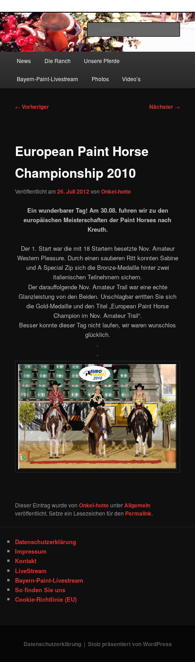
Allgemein (137, 505)
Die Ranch (57, 60)
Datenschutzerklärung (45, 541)
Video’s (131, 79)
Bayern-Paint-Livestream (47, 79)
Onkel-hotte (116, 191)
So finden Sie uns (40, 589)
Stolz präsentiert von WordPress (130, 644)
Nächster (164, 106)
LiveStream (31, 570)
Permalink (138, 513)
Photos (100, 79)
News (24, 60)
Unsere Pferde (102, 60)
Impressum (31, 551)
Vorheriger (32, 106)
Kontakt (25, 560)
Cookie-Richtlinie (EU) (46, 599)
